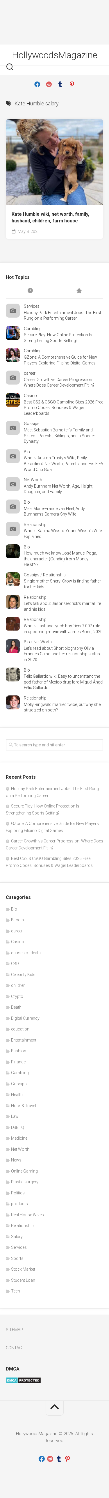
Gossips (32, 423)
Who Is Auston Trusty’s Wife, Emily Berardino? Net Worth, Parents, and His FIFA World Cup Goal (63, 464)
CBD (15, 963)
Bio (27, 451)
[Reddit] (49, 84)
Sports (17, 1258)
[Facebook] (37, 84)
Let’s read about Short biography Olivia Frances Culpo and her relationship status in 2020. (62, 654)
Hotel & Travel (23, 1105)
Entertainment (23, 1040)
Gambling (33, 328)
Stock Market (23, 1269)
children (18, 985)
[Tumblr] (60, 84)
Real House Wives (27, 1214)
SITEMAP (14, 1329)
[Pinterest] (72, 84)
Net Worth (33, 479)
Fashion (18, 1051)
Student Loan (23, 1280)
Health (17, 1094)
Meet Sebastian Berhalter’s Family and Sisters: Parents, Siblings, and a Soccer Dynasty (59, 436)
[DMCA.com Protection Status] (23, 1382)
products (19, 1203)
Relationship (35, 524)
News (16, 1160)
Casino (30, 395)
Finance (18, 1062)
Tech (15, 1291)
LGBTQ (17, 1127)
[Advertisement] (54, 22)
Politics (18, 1193)
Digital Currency (25, 1018)
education (20, 1029)
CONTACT (15, 1347)
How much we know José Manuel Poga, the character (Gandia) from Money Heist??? (60, 559)
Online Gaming (24, 1171)
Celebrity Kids (23, 974)
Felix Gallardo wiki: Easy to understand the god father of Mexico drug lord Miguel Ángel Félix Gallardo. (63, 682)
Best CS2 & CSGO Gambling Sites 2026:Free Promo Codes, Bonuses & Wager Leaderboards (63, 408)
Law (15, 1116)
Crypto (17, 996)
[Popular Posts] (79, 291)
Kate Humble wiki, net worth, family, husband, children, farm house (50, 217)
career (29, 373)
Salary (17, 1236)
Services (32, 306)
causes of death (26, 952)
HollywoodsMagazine (54, 55)
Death (16, 1007)
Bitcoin (17, 920)
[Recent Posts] (30, 291)
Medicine (19, 1138)
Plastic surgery (24, 1182)
